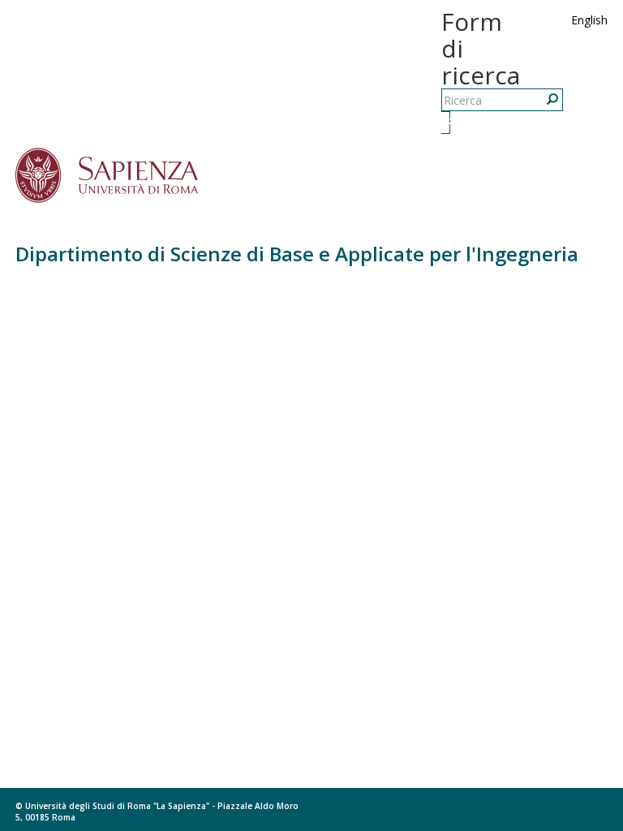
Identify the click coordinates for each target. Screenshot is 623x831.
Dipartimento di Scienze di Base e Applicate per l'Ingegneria (296, 253)
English (589, 20)
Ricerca (447, 122)
